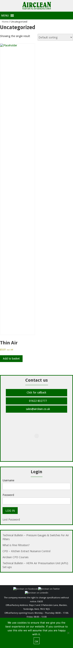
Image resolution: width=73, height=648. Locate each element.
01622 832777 (37, 400)
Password (8, 494)
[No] (68, 633)
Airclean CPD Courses (15, 557)
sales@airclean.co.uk (37, 409)
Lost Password (11, 519)
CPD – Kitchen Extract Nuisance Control (26, 551)
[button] (5, 15)
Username (8, 480)
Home (5, 21)
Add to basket (11, 358)
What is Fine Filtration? (16, 545)
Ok (36, 641)
